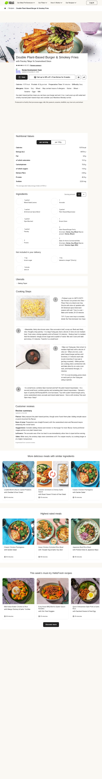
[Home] (5, 8)
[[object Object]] (78, 77)
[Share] (84, 77)
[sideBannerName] (51, 118)
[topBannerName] (51, 16)
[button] (51, 194)
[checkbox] (17, 65)
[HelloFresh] (9, 2)
